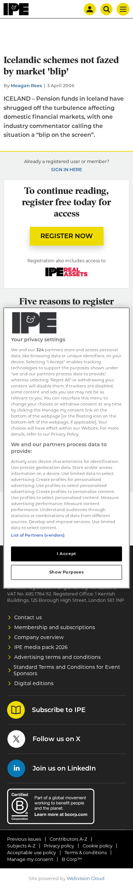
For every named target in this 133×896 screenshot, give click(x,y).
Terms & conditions (86, 852)
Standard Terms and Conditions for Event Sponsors (66, 670)
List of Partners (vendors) (38, 535)
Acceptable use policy (31, 852)
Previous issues (24, 839)
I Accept (66, 553)
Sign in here (66, 169)
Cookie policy (97, 846)
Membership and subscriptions (54, 627)
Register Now (66, 236)
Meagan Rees (26, 85)
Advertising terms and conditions (57, 657)
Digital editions (34, 683)
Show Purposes (66, 572)
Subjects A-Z (21, 846)
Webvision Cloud (86, 878)
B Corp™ (72, 859)
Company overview (39, 637)
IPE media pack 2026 (41, 647)
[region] (66, 448)
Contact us (28, 617)
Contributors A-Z (68, 839)
